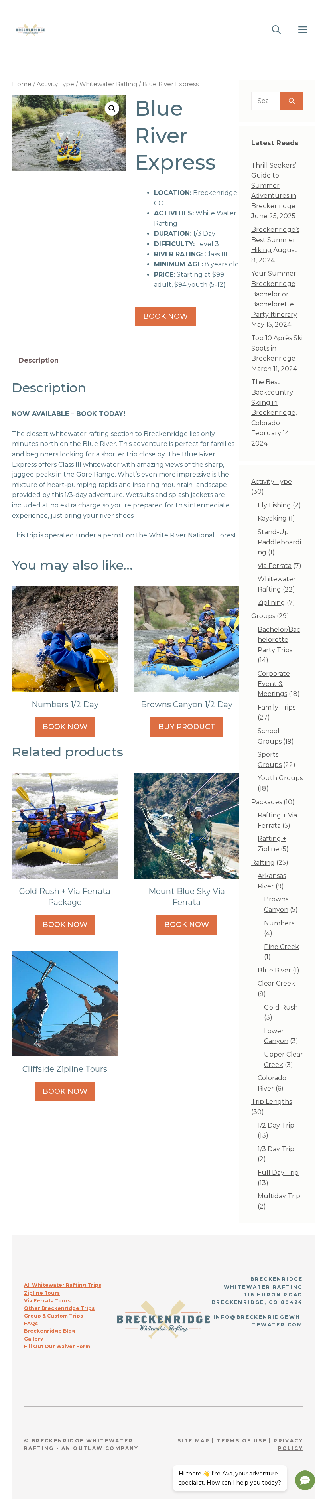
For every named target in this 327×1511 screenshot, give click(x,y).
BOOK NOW (65, 726)
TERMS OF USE (242, 1441)
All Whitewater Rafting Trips (62, 1285)
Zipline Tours (42, 1293)
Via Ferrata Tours (47, 1301)
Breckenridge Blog (49, 1331)
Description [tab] (39, 360)
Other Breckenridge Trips (59, 1308)
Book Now (165, 316)
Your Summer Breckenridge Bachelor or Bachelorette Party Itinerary (274, 294)
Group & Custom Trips (53, 1316)
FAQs (31, 1323)
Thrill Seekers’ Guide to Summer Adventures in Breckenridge (273, 186)
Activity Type (55, 84)
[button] (112, 108)
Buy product (186, 726)
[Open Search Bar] (276, 30)
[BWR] (30, 30)
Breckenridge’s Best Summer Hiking (275, 240)
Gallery (33, 1339)
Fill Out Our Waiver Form (57, 1346)
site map (193, 1441)
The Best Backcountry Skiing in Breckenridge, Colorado (274, 402)
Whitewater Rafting (108, 84)
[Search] (291, 101)
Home (22, 84)
